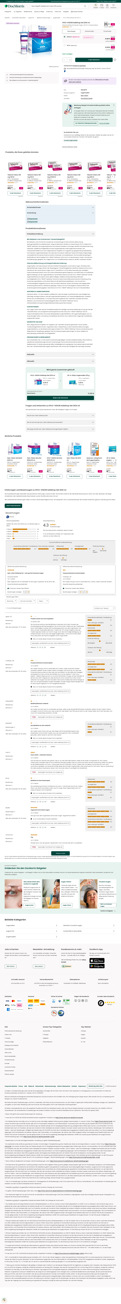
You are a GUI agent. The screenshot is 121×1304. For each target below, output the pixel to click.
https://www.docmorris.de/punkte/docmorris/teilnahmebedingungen (60, 1191)
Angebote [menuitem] (19, 11)
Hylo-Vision (84, 95)
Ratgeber (46, 1038)
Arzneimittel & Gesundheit (19, 17)
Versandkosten (9, 1049)
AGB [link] (25, 1086)
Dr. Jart (83, 1042)
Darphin (83, 1038)
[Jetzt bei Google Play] (102, 966)
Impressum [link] (82, 1086)
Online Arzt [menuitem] (58, 11)
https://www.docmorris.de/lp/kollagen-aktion (69, 1253)
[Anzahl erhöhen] (70, 60)
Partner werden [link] (9, 1074)
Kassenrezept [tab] (89, 31)
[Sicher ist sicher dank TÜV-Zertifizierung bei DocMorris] (53, 1001)
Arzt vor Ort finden (104, 123)
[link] (54, 1013)
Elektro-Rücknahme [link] (63, 1086)
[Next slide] (112, 176)
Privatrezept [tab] (107, 31)
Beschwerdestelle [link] (10, 1056)
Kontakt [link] (7, 1063)
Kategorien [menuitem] (8, 11)
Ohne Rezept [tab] (71, 31)
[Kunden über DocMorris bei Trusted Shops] (106, 1003)
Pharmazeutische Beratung (13, 1031)
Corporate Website (11, 1086)
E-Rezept (7, 1038)
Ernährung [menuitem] (49, 11)
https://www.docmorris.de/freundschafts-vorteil (38, 1136)
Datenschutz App (50, 1086)
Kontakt (74, 1086)
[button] (86, 123)
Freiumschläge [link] (9, 1042)
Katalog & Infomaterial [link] (11, 1045)
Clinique (83, 1031)
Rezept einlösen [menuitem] (78, 11)
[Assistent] (4, 1300)
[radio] (64, 37)
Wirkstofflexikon (47, 1042)
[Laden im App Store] (102, 960)
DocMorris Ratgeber (106, 911)
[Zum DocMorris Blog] (75, 1000)
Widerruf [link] (31, 1086)
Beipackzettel (33, 218)
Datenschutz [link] (39, 1086)
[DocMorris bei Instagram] (82, 1000)
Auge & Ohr (31, 17)
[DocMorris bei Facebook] (79, 1000)
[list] (32, 43)
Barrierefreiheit (9, 1071)
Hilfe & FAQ (8, 1052)
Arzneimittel (46, 1031)
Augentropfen (56, 17)
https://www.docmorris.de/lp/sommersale (69, 1117)
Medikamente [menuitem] (28, 11)
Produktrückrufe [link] (9, 1060)
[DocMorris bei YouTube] (86, 1000)
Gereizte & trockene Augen (43, 17)
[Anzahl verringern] (64, 60)
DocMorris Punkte (10, 1067)
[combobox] (59, 6)
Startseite (7, 17)
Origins (83, 1034)
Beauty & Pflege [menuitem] (39, 11)
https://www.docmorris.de (103, 1121)
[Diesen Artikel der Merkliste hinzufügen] (114, 59)
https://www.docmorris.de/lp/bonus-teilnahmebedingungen (69, 1161)
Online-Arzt (8, 1034)
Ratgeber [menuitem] (66, 11)
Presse (21, 1086)
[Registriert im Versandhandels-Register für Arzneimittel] (66, 1002)
